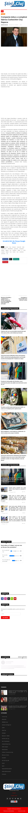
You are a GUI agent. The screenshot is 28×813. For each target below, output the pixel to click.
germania (16, 248)
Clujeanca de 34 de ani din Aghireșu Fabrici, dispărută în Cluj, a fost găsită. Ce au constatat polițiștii (17, 691)
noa (17, 251)
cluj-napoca (21, 248)
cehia (24, 250)
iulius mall (19, 247)
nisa (10, 251)
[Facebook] (7, 799)
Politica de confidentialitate (8, 811)
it (21, 250)
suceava (2, 251)
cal (7, 253)
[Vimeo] (15, 799)
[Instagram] (10, 799)
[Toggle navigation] (2, 11)
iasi (10, 250)
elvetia (14, 251)
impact (7, 251)
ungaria (7, 250)
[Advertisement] (14, 59)
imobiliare (14, 250)
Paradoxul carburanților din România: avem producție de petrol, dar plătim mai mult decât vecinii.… (13, 479)
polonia (2, 250)
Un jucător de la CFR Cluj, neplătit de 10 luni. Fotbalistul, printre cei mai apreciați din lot (17, 707)
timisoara (14, 247)
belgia (19, 250)
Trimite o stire (14, 795)
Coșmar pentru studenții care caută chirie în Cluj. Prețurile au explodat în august (17, 489)
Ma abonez (5, 617)
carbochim (22, 251)
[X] (13, 799)
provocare (3, 253)
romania (6, 247)
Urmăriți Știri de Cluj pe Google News (14, 242)
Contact (14, 792)
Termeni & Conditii (21, 811)
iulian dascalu (3, 248)
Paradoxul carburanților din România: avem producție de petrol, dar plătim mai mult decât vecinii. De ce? (14, 383)
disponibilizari (10, 248)
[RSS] (21, 799)
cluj (10, 247)
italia (23, 247)
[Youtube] (18, 799)
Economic (4, 314)
